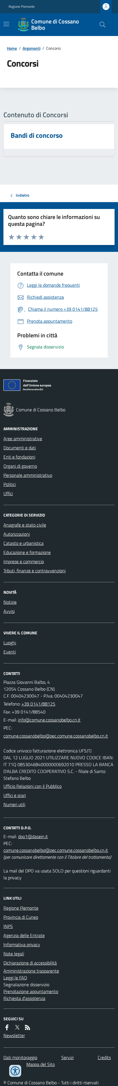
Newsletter (14, 1035)
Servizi (67, 1057)
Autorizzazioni (16, 534)
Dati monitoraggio (20, 1057)
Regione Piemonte (22, 6)
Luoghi (9, 642)
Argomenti (31, 48)
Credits (104, 1057)
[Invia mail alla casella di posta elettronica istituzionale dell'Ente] (49, 719)
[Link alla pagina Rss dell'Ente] (27, 1027)
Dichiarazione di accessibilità (30, 962)
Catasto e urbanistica (23, 543)
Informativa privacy (21, 944)
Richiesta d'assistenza (24, 998)
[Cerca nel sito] (100, 24)
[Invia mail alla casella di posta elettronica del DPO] (33, 836)
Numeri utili (14, 804)
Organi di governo (20, 466)
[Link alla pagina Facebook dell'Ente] (6, 1027)
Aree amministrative (22, 438)
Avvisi (9, 611)
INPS (8, 926)
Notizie (10, 602)
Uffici (8, 493)
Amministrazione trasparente (31, 970)
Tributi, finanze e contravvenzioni (34, 570)
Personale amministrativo (27, 475)
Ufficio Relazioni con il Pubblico (32, 786)
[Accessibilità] (15, 1070)
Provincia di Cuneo (20, 917)
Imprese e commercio (23, 561)
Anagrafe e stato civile (24, 524)
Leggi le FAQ (15, 977)
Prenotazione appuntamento (30, 991)
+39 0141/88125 (38, 703)
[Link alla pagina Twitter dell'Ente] (17, 1027)
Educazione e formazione (27, 552)
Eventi (9, 651)
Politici (9, 484)
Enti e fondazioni (19, 456)
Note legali (13, 953)
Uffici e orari (14, 795)
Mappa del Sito (40, 1064)
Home (12, 48)
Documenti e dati (19, 447)
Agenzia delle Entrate (24, 935)
